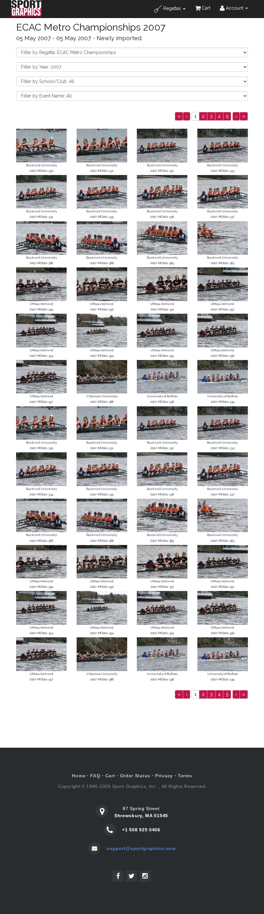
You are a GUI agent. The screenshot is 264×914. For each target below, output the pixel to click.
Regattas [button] (172, 8)
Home (78, 775)
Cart (205, 8)
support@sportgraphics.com (141, 848)
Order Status (135, 775)
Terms (185, 775)
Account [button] (235, 8)
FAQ (95, 775)
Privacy (164, 775)
